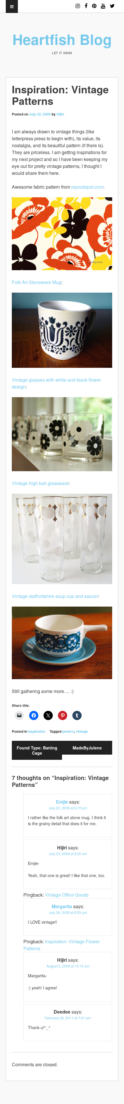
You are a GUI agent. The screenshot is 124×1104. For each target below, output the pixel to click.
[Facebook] (86, 3)
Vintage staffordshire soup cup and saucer (55, 596)
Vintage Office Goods (67, 894)
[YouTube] (103, 3)
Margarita (62, 906)
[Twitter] (112, 3)
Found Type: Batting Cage (37, 750)
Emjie (62, 801)
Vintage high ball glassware (40, 483)
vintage (82, 731)
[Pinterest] (94, 3)
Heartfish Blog (62, 39)
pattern (68, 731)
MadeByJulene (87, 748)
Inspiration (36, 731)
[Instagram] (78, 3)
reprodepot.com (87, 186)
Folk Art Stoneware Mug (36, 282)
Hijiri (60, 114)
